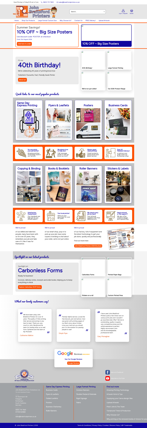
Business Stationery (53, 407)
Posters (49, 402)
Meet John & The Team (116, 407)
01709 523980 (20, 412)
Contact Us (78, 20)
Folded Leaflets (52, 398)
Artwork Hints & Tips (115, 394)
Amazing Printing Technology (118, 390)
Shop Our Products (28, 20)
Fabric (78, 402)
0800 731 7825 (20, 410)
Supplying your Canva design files (120, 398)
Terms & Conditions (84, 425)
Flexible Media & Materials (86, 394)
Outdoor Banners (82, 390)
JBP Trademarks (126, 425)
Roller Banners (51, 411)
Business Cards (52, 390)
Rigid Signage (81, 398)
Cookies (106, 425)
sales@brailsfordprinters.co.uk (25, 416)
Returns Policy (115, 425)
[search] (104, 11)
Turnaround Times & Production (119, 411)
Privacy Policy (97, 425)
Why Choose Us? (65, 20)
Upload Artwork (104, 20)
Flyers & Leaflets (52, 394)
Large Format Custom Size (47, 20)
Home (16, 20)
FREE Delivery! (90, 20)
